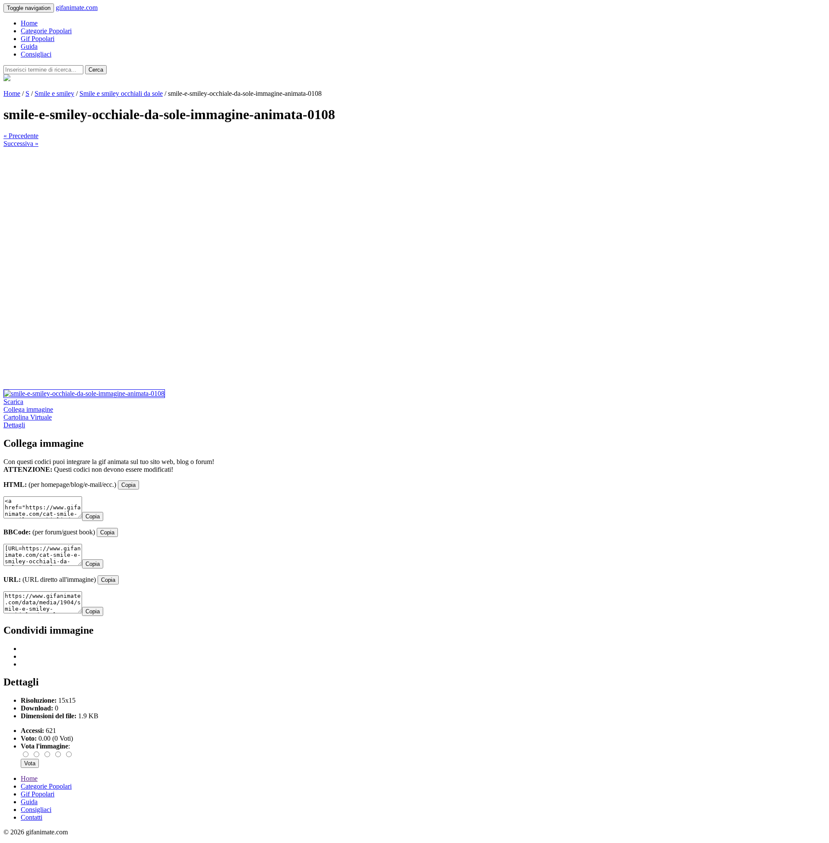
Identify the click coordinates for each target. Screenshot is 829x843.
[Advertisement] (262, 208)
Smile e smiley (54, 93)
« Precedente (20, 135)
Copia (128, 485)
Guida (29, 46)
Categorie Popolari (46, 31)
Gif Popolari (37, 38)
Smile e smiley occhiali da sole (121, 93)
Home (29, 23)
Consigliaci (36, 54)
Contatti (31, 817)
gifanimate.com (77, 7)
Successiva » (20, 143)
